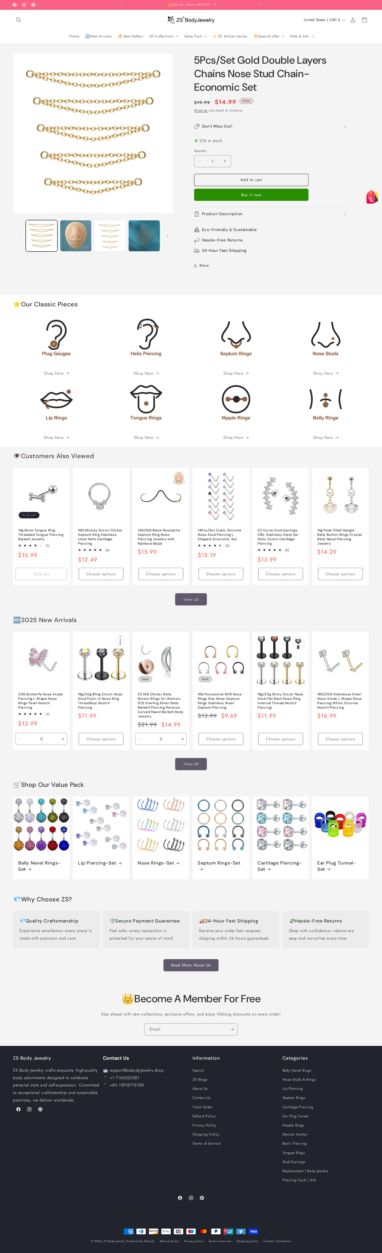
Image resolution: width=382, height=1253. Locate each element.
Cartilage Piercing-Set (280, 866)
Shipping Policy (206, 1134)
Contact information (277, 1241)
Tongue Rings (293, 1152)
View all (191, 599)
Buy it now (251, 195)
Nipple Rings (293, 1125)
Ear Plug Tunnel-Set (336, 866)
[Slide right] (167, 236)
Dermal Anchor (295, 1134)
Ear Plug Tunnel (295, 1115)
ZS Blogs (200, 1079)
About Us (200, 1088)
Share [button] (204, 265)
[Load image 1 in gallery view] (41, 236)
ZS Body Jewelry (114, 1241)
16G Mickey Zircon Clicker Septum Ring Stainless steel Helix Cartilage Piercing (100, 537)
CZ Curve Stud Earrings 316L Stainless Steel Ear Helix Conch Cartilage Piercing (278, 537)
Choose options (101, 574)
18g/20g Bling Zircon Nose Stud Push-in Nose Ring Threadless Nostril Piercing (100, 701)
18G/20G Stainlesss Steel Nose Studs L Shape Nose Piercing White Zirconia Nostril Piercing (339, 701)
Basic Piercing (294, 1143)
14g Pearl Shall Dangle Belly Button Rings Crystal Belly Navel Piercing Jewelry (339, 537)
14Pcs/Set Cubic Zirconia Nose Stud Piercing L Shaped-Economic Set (219, 535)
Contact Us (202, 1097)
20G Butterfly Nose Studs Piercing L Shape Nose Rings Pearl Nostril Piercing (40, 701)
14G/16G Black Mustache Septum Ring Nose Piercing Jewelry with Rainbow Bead (159, 537)
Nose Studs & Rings (299, 1079)
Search (198, 1070)
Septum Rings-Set (219, 863)
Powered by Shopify (140, 1241)
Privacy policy (193, 1241)
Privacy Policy (204, 1125)
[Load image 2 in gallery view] (76, 236)
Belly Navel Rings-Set (39, 866)
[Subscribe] (232, 1029)
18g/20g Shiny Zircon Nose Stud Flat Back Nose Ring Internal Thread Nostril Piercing (281, 701)
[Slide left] (18, 236)
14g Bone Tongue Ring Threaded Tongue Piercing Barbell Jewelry (40, 535)
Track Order (203, 1106)
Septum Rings (293, 1097)
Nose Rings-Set (156, 863)
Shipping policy (247, 1241)
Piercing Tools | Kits (299, 1180)
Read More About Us (191, 965)
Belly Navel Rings (297, 1070)
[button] (18, 20)
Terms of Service (207, 1143)
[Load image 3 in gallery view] (110, 236)
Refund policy (169, 1241)
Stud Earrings (293, 1161)
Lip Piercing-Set (97, 863)
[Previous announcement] (121, 5)
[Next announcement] (260, 5)
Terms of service (220, 1241)
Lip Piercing (292, 1088)
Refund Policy (204, 1115)
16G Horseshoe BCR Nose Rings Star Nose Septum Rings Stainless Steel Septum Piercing (220, 701)
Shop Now (54, 373)
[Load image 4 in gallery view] (144, 236)
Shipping (201, 110)
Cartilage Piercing (297, 1106)
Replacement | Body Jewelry (305, 1170)
